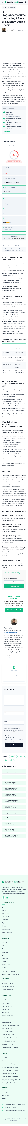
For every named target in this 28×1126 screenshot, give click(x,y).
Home (4, 7)
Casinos (4, 926)
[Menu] (2, 2)
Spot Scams (5, 1009)
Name (6, 712)
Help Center (5, 1095)
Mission (4, 946)
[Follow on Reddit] (7, 655)
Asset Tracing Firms (8, 1034)
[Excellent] (13, 742)
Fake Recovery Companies (10, 1047)
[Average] (9, 742)
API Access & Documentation (10, 974)
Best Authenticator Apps (9, 1064)
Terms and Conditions (8, 971)
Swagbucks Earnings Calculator (11, 1080)
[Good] (11, 742)
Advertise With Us (7, 983)
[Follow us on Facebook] (3, 897)
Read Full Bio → (8, 657)
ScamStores (11, 7)
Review (6, 692)
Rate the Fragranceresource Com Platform (14, 736)
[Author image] (4, 29)
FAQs (3, 955)
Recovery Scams (7, 1006)
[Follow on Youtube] (10, 655)
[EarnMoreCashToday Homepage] (13, 882)
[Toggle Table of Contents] (24, 108)
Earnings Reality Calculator (10, 1070)
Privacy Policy (6, 965)
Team (3, 949)
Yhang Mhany (10, 29)
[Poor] (7, 742)
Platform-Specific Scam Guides (11, 1038)
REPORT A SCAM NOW (14, 610)
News (3, 907)
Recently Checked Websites (10, 1025)
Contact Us (5, 952)
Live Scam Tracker (7, 1031)
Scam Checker (6, 1061)
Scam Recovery (6, 1003)
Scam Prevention (7, 1028)
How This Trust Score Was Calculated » (14, 246)
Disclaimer (5, 968)
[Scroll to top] (25, 1119)
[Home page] (14, 2)
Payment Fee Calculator (9, 1073)
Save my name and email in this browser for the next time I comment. (13, 729)
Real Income (5, 1019)
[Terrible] (5, 742)
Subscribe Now (14, 586)
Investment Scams (7, 1016)
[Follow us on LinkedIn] (7, 897)
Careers (4, 961)
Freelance (5, 919)
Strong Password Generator (10, 1067)
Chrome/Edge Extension (9, 1083)
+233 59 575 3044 (10, 1107)
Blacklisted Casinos (7, 1044)
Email (6, 721)
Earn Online (5, 916)
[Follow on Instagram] (4, 655)
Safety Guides (6, 929)
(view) (13, 222)
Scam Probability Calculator (10, 1076)
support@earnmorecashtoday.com (14, 1110)
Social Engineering (7, 932)
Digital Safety (6, 1012)
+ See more (6, 131)
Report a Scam (6, 1022)
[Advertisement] (14, 48)
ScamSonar (5, 1000)
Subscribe (5, 958)
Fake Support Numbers (9, 1041)
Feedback (5, 1098)
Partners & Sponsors (8, 986)
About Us (4, 942)
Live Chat (4, 1092)
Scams (4, 910)
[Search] (25, 2)
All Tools (4, 1057)
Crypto (4, 923)
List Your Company (7, 989)
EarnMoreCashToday (10, 632)
